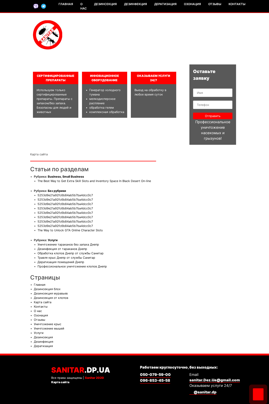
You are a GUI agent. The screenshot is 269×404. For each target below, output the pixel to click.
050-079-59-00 (218, 29)
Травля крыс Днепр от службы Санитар (66, 257)
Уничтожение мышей (49, 328)
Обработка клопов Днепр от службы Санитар (71, 253)
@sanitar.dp (204, 392)
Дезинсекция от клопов (51, 298)
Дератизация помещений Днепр (61, 262)
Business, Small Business (66, 176)
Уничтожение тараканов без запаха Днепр (68, 244)
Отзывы (214, 4)
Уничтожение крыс (47, 324)
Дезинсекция (105, 4)
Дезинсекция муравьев (51, 293)
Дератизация (165, 4)
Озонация (192, 4)
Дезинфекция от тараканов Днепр (62, 249)
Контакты (237, 4)
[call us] (258, 394)
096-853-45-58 (218, 36)
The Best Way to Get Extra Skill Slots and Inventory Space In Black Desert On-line (94, 181)
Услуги (53, 240)
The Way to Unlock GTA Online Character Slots (70, 230)
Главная (66, 4)
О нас (83, 6)
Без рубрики (57, 191)
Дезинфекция (135, 4)
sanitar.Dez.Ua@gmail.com (214, 380)
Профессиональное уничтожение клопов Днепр (72, 266)
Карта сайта (42, 302)
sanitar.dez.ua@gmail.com (207, 42)
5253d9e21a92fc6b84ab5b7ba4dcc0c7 (65, 195)
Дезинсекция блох (47, 289)
